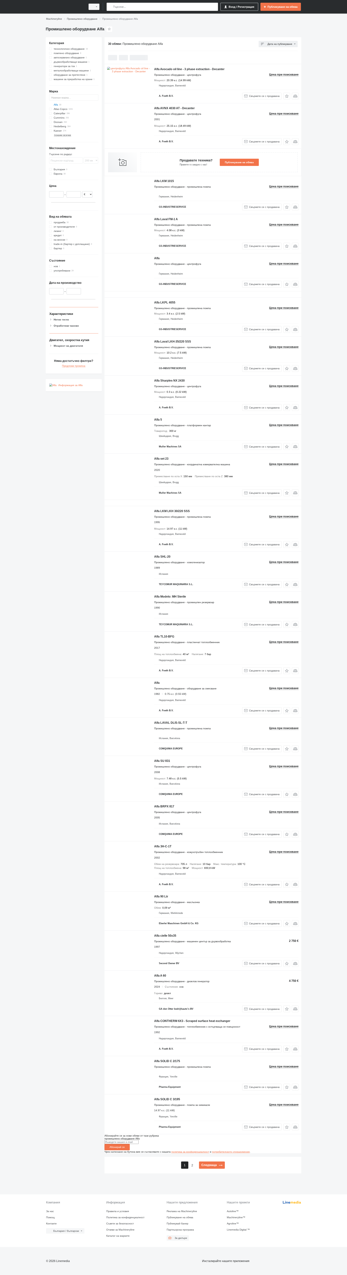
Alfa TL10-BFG (164, 636)
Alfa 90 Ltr (161, 896)
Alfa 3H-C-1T (163, 846)
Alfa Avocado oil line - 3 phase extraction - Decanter (189, 69)
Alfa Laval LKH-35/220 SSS (172, 341)
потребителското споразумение (231, 1151)
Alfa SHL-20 (162, 556)
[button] (286, 96)
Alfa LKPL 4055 (164, 302)
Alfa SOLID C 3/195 (167, 1099)
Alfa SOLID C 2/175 (167, 1061)
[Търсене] (110, 7)
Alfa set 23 (161, 458)
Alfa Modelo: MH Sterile (170, 596)
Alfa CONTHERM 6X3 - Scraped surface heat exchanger (192, 1020)
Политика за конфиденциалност (125, 1217)
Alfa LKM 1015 (164, 181)
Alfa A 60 (160, 975)
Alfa (157, 258)
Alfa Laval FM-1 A (166, 219)
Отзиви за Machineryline (120, 1229)
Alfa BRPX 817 (164, 806)
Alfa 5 (158, 419)
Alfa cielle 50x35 (165, 935)
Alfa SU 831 (162, 760)
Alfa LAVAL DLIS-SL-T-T (170, 722)
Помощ (50, 1217)
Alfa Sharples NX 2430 (169, 380)
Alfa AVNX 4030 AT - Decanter (174, 108)
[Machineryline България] (65, 7)
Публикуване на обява (239, 162)
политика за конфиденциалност (190, 1151)
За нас (50, 1211)
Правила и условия (117, 1211)
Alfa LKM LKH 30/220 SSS (172, 511)
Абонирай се (117, 1147)
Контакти (51, 1223)
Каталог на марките (118, 1235)
